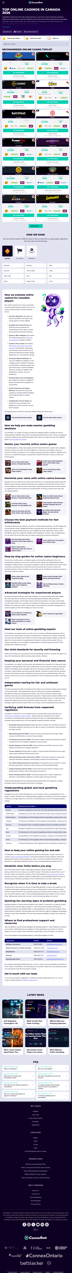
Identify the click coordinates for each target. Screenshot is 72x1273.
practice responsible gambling (20, 856)
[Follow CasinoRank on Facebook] (24, 1224)
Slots (35, 1148)
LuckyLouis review (18, 76)
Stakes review (52, 133)
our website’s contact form (28, 980)
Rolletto (35, 1111)
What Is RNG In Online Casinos (35, 1174)
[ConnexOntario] (44, 1255)
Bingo (36, 1138)
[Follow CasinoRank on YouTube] (38, 1224)
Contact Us (36, 1194)
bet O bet (35, 1115)
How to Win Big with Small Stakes (35, 1171)
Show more (34, 226)
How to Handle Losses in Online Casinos (35, 1178)
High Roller (36, 1125)
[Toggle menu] (3, 2)
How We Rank (36, 1201)
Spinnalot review (52, 218)
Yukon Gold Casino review (53, 190)
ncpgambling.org (52, 948)
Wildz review (53, 105)
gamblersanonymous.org (54, 944)
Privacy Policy (35, 1204)
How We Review (35, 1197)
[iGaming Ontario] (15, 1255)
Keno (36, 1141)
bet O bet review (19, 133)
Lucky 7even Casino (36, 1118)
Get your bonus (18, 72)
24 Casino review (18, 105)
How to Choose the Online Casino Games (35, 1167)
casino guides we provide (18, 439)
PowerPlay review (18, 162)
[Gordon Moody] (61, 1248)
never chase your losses (54, 874)
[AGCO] (11, 1248)
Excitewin (35, 1121)
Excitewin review (19, 218)
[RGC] (48, 1248)
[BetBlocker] (31, 1263)
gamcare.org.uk (52, 955)
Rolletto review (52, 76)
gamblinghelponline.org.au (55, 959)
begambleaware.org (53, 951)
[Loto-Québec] (36, 1248)
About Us (35, 1190)
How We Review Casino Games (35, 1151)
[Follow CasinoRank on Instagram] (29, 1224)
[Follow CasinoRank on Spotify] (42, 1224)
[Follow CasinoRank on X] (33, 1224)
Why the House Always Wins (36, 1164)
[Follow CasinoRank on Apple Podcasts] (47, 1224)
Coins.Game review (19, 190)
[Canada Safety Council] (25, 1248)
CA (35, 1229)
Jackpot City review (52, 162)
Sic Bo (36, 1144)
